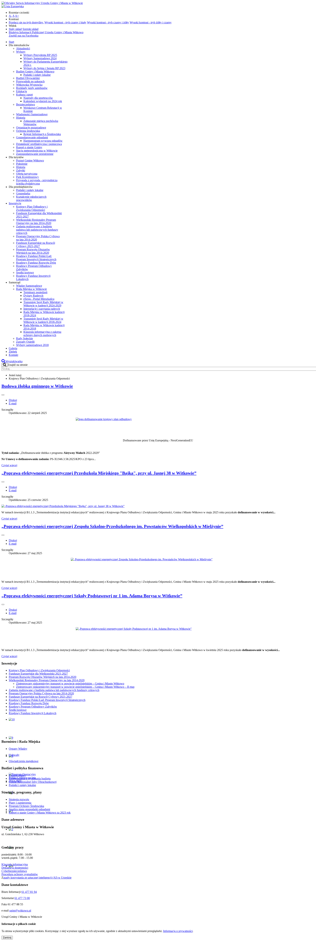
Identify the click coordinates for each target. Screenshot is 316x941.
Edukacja (21, 91)
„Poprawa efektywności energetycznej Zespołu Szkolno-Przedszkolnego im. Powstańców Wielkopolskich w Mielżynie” (112, 526)
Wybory (20, 51)
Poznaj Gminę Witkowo (30, 160)
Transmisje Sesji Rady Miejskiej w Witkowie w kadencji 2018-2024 (43, 320)
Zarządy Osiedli (25, 341)
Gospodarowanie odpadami (32, 137)
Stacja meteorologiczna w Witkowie (37, 150)
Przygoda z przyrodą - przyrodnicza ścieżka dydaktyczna (36, 182)
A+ (17, 15)
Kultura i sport (24, 94)
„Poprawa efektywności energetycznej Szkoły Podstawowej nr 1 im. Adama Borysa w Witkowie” (91, 595)
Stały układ (15, 29)
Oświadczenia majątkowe (23, 761)
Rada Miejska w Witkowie (31, 289)
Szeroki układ (30, 29)
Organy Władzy (18, 748)
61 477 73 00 (22, 898)
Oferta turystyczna (26, 173)
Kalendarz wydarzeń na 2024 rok (42, 101)
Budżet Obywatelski (28, 78)
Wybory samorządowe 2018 (32, 345)
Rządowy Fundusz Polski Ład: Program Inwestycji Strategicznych (36, 257)
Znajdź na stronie (18, 364)
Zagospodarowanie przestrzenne (34, 153)
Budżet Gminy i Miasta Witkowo (35, 71)
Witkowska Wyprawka (29, 84)
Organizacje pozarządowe (31, 127)
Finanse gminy (17, 775)
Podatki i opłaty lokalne (37, 74)
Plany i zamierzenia (20, 802)
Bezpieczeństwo (25, 104)
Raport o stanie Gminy (29, 147)
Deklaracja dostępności (14, 867)
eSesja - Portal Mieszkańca (38, 298)
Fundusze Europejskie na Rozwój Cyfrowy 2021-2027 (35, 244)
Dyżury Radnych (33, 295)
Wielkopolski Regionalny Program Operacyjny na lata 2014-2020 (36, 221)
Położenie (21, 163)
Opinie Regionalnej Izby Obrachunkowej (33, 781)
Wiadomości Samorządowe (32, 114)
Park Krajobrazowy (27, 176)
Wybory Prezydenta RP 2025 (40, 55)
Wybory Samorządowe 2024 (40, 58)
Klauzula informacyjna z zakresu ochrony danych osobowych (42, 333)
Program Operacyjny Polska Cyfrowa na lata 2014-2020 (41, 693)
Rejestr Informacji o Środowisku (42, 134)
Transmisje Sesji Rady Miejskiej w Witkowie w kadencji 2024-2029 (43, 304)
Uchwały (14, 754)
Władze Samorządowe (29, 285)
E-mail (12, 403)
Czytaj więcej (9, 465)
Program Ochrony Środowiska (26, 806)
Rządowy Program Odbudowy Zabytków (33, 706)
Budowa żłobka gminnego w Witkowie (37, 386)
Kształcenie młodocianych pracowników (31, 198)
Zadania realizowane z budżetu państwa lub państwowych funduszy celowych (37, 230)
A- (10, 15)
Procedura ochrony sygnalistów (19, 874)
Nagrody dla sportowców (38, 97)
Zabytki (20, 170)
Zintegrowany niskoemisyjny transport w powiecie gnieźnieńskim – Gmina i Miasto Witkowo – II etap (75, 686)
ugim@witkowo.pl (20, 910)
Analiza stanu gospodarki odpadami (29, 809)
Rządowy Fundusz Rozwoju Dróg (36, 262)
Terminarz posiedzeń (35, 292)
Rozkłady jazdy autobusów (32, 88)
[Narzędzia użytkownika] (2, 394)
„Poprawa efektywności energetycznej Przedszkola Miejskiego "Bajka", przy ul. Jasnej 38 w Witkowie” (98, 473)
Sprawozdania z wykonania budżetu (30, 778)
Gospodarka (23, 193)
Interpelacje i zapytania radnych (41, 308)
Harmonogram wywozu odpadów (43, 140)
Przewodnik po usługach (30, 81)
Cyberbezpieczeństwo (14, 871)
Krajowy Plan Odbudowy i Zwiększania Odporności (32, 208)
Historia (20, 117)
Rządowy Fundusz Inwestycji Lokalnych (32, 713)
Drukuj (13, 400)
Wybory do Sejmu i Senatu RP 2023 (44, 68)
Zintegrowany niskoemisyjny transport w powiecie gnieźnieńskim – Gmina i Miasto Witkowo (70, 683)
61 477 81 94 (29, 891)
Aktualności (23, 48)
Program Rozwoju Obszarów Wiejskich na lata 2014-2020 (33, 251)
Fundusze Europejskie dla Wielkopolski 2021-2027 (38, 673)
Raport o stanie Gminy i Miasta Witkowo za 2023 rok (40, 812)
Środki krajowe (25, 272)
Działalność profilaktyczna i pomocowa (39, 144)
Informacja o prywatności (178, 931)
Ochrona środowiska (28, 130)
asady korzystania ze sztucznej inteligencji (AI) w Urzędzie (37, 877)
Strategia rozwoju (19, 799)
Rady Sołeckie (24, 338)
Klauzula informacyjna (14, 864)
